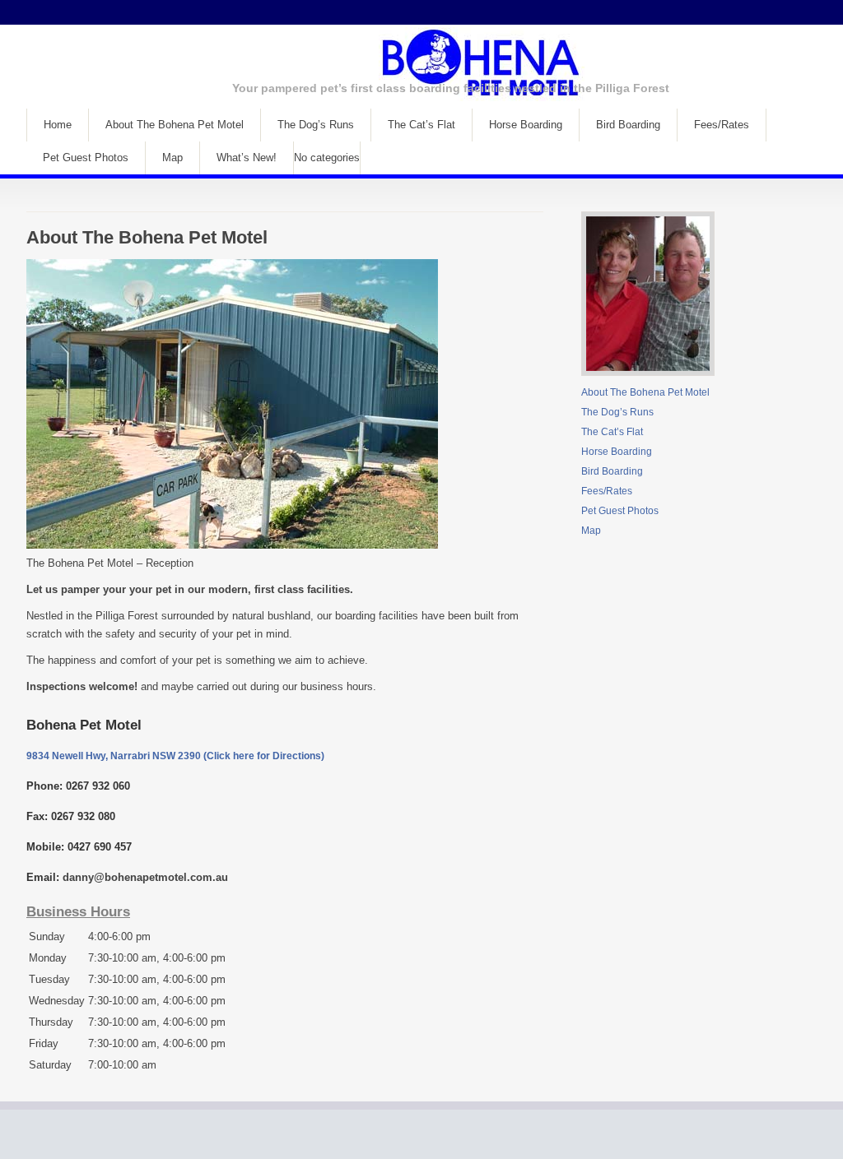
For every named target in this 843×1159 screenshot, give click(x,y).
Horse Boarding (525, 124)
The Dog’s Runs (315, 124)
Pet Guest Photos (85, 157)
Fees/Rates (721, 124)
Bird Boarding (628, 124)
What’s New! (247, 157)
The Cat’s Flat (421, 124)
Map (172, 157)
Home (58, 124)
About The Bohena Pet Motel (174, 124)
